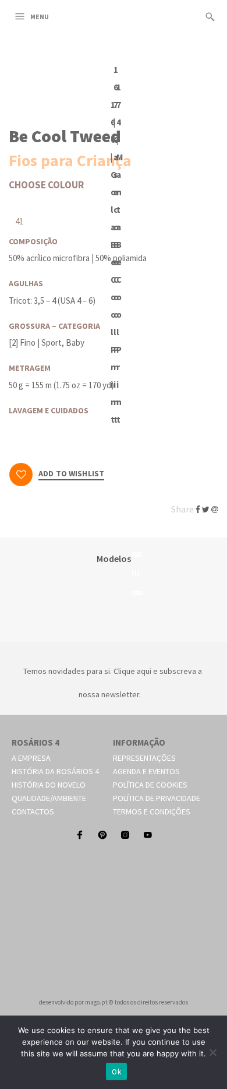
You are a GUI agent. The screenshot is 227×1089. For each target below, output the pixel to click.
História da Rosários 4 (55, 771)
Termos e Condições (151, 811)
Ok (116, 1072)
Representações (144, 758)
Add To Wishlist (71, 474)
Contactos (33, 811)
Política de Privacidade (156, 798)
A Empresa (31, 758)
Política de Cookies (150, 784)
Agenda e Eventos (146, 771)
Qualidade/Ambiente (49, 798)
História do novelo (49, 784)
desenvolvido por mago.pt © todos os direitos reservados (113, 1002)
